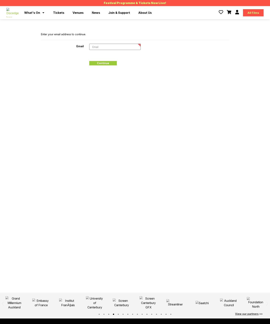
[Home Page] (12, 12)
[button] (3, 303)
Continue (103, 63)
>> (249, 313)
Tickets (58, 13)
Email (80, 46)
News (96, 13)
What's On (32, 13)
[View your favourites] (221, 12)
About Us (145, 13)
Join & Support (119, 13)
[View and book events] (229, 12)
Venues (78, 13)
